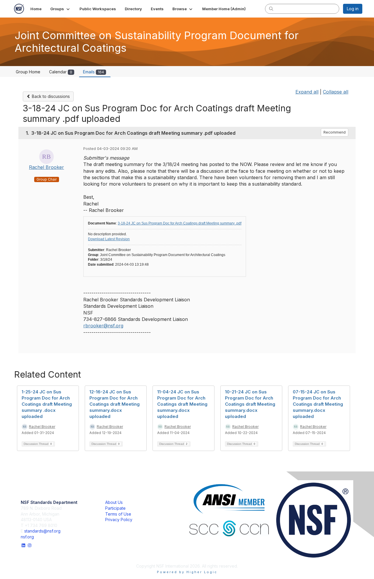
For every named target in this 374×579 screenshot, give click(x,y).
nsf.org (27, 536)
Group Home (28, 71)
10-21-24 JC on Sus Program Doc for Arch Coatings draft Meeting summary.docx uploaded (250, 404)
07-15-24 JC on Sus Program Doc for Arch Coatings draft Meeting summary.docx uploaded (318, 404)
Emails (93, 71)
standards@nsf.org (42, 530)
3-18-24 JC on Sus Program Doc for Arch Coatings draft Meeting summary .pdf (179, 223)
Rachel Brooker (46, 167)
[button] (60, 8)
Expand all (306, 92)
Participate (115, 508)
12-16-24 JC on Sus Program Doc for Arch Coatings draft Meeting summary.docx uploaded (114, 404)
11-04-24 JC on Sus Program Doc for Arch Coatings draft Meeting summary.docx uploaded (182, 404)
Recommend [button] (334, 132)
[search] (271, 8)
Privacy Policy (118, 519)
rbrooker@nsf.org (103, 326)
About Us (114, 502)
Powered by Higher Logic (187, 572)
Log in (353, 8)
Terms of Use (118, 513)
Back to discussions (50, 96)
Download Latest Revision (109, 239)
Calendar (60, 71)
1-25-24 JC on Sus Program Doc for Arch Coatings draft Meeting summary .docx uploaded (47, 404)
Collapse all (335, 92)
